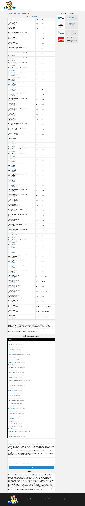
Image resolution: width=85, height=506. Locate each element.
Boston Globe (15, 390)
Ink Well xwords (15, 405)
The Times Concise (16, 372)
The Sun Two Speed (16, 385)
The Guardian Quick (16, 367)
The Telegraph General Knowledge (19, 380)
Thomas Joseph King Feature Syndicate (20, 354)
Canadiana (14, 398)
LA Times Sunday (16, 418)
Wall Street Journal (16, 341)
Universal (14, 349)
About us (29, 498)
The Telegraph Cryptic (16, 382)
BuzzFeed (14, 416)
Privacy (29, 497)
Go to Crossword (11, 24)
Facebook (65, 497)
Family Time (15, 403)
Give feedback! (35, 16)
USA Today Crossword (47, 498)
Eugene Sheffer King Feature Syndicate (20, 400)
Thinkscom (14, 357)
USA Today (14, 352)
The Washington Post (16, 362)
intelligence (10, 444)
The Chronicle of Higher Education (19, 431)
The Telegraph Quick (16, 377)
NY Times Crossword (47, 497)
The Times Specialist (16, 364)
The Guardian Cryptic (16, 436)
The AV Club (15, 428)
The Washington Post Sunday (18, 359)
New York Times (15, 344)
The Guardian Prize (16, 393)
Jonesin (14, 395)
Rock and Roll (15, 426)
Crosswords (29, 499)
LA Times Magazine (16, 413)
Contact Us (65, 499)
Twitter (65, 498)
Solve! (31, 467)
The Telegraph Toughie (17, 375)
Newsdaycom (15, 421)
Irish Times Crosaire (16, 408)
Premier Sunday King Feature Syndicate (20, 423)
